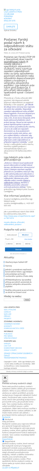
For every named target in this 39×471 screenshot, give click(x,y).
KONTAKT (8, 18)
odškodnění (9, 224)
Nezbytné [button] (6, 417)
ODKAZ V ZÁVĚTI (10, 350)
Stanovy (8, 266)
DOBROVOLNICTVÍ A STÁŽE (14, 328)
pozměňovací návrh (15, 61)
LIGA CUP (7, 346)
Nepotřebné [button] (7, 439)
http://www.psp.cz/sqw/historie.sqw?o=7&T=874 (19, 217)
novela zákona (10, 222)
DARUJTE (7, 343)
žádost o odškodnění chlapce (17, 181)
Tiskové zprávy (24, 53)
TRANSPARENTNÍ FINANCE (15, 357)
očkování (20, 222)
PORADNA (8, 16)
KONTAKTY (8, 326)
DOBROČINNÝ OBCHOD (13, 348)
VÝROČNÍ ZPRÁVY (10, 338)
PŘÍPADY (7, 316)
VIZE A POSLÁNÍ (10, 310)
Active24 (14, 368)
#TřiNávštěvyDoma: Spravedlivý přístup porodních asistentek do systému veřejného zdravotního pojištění (18, 283)
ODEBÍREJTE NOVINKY (12, 324)
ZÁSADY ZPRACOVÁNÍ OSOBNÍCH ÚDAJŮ (18, 354)
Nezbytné (9, 419)
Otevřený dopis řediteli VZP (16, 262)
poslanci (18, 224)
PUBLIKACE (8, 334)
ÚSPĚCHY (7, 312)
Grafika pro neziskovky (22, 364)
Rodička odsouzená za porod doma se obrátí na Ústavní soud (19, 291)
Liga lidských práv (28, 362)
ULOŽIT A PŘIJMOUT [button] (10, 467)
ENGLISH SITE (9, 20)
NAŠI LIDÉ (7, 314)
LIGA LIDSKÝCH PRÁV (13, 12)
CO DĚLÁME (9, 14)
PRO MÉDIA (8, 336)
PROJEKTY (7, 318)
